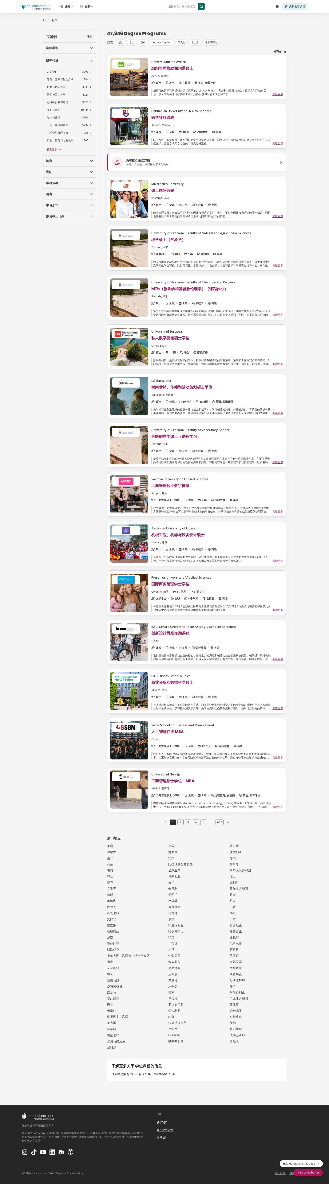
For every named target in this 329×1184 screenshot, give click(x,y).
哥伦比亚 (113, 943)
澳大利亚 (236, 852)
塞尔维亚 (113, 998)
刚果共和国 (176, 1041)
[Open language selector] (277, 6)
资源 (87, 6)
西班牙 (234, 846)
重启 (90, 36)
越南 (110, 937)
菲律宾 (234, 1004)
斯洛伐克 (113, 950)
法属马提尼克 (116, 1041)
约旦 (171, 950)
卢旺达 (172, 1029)
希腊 (110, 895)
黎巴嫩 (111, 925)
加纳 (233, 1023)
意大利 (172, 852)
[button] (69, 71)
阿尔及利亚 (237, 992)
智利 (171, 992)
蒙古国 (111, 1023)
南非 (110, 858)
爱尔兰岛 (174, 870)
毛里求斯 (236, 943)
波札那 (234, 937)
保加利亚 (174, 1011)
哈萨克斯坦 (176, 931)
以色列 (111, 907)
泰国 (171, 919)
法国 (171, 858)
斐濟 (233, 986)
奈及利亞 (113, 968)
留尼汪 (234, 1041)
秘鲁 (171, 1017)
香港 (233, 895)
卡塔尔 (111, 1011)
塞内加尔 (236, 1029)
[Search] (201, 6)
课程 (67, 6)
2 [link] (180, 822)
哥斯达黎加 (237, 980)
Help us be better (308, 1172)
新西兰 (172, 895)
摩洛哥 (172, 980)
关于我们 (162, 1122)
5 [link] (203, 822)
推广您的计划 (165, 1130)
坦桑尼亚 (113, 1035)
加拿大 (111, 852)
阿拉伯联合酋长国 (180, 864)
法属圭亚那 (237, 1035)
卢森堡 (172, 943)
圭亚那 (172, 974)
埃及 (110, 974)
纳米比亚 (236, 1011)
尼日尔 (111, 1047)
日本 (233, 919)
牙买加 (172, 986)
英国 (171, 846)
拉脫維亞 (113, 931)
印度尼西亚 (176, 925)
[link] (54, 20)
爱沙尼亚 (236, 925)
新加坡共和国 (239, 888)
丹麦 (233, 901)
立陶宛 (111, 888)
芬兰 (110, 876)
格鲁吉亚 (236, 931)
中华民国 (174, 956)
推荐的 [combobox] (277, 51)
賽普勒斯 (174, 907)
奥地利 (111, 901)
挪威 (233, 913)
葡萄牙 (234, 864)
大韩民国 (236, 962)
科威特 (111, 1029)
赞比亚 (111, 919)
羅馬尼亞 (113, 913)
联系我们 (162, 1137)
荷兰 (110, 864)
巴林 (110, 1004)
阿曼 (110, 962)
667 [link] (219, 822)
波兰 (171, 882)
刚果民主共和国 (117, 1017)
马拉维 (172, 998)
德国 (233, 858)
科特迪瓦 (236, 1017)
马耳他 (172, 913)
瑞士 (233, 876)
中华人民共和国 (240, 870)
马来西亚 (174, 876)
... (211, 822)
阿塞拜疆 (236, 974)
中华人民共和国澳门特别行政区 (128, 956)
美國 (110, 846)
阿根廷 (234, 950)
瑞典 (110, 870)
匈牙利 (172, 888)
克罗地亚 (174, 968)
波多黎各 (174, 962)
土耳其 (172, 901)
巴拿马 (111, 992)
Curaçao (174, 1035)
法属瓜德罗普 (177, 1023)
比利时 (234, 882)
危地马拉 (113, 980)
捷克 (110, 882)
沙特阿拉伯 (114, 986)
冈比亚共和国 (239, 998)
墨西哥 (234, 956)
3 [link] (188, 822)
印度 (171, 937)
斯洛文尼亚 (176, 1004)
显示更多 (51, 149)
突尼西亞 (236, 968)
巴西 (233, 907)
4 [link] (195, 822)
